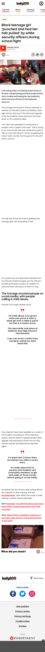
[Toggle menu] (4, 3)
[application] (23, 536)
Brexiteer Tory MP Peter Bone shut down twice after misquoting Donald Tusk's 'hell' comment (23, 507)
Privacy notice (22, 611)
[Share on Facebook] (33, 54)
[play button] (22, 72)
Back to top (38, 578)
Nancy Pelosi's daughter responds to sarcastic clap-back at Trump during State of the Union (21, 518)
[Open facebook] (13, 594)
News (18, 10)
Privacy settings (22, 616)
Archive (22, 626)
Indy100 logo (22, 3)
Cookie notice (23, 621)
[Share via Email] (41, 54)
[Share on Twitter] (37, 54)
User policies (22, 606)
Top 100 (5, 10)
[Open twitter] (22, 594)
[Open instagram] (32, 594)
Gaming (30, 10)
